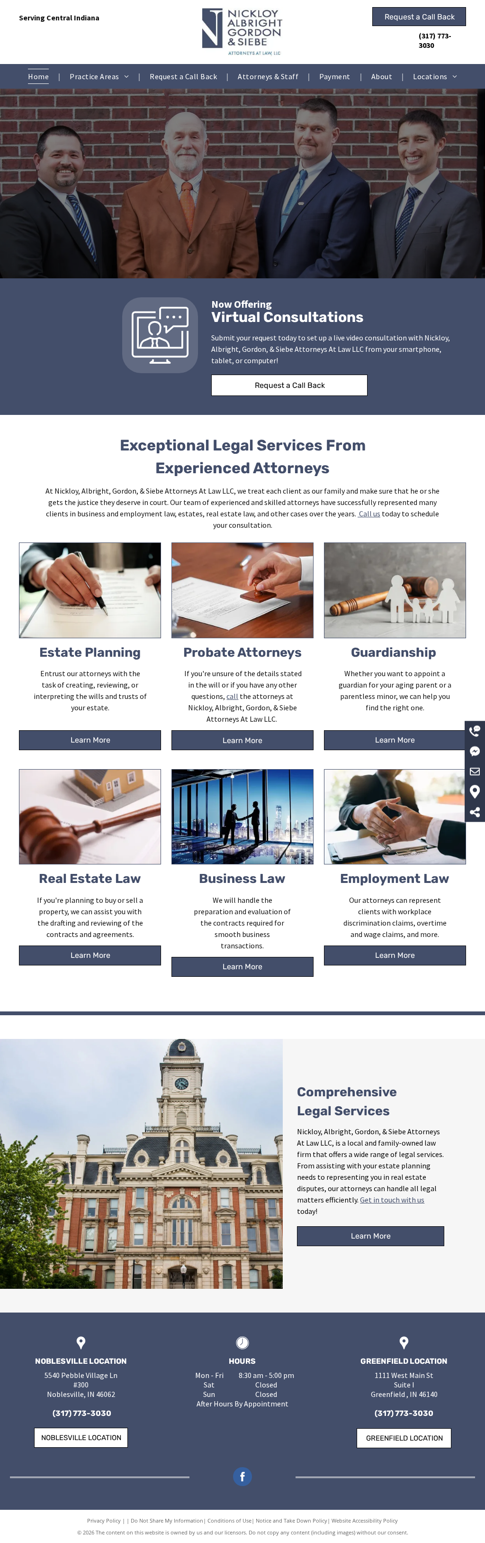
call (232, 696)
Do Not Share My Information (167, 1520)
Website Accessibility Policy (365, 1520)
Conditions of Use (229, 1520)
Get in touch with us (392, 1199)
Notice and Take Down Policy (291, 1520)
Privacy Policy (104, 1520)
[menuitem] (39, 76)
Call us (369, 513)
